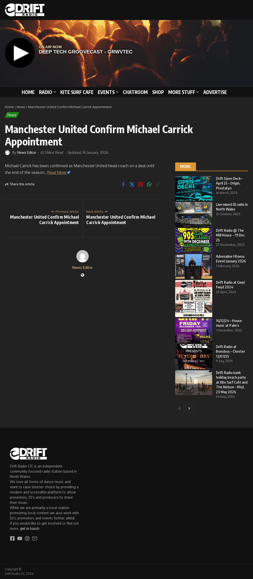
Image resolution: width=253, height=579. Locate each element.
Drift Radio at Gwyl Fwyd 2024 (230, 284)
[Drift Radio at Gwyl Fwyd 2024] (193, 298)
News (21, 107)
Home (28, 92)
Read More (56, 172)
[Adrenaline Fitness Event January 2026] (193, 266)
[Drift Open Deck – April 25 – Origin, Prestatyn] (193, 188)
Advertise (215, 92)
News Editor (26, 152)
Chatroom (135, 92)
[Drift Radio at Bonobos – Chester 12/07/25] (193, 356)
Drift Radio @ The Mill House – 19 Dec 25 (230, 235)
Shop (158, 92)
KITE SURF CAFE (76, 92)
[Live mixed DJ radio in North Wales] (193, 214)
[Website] (82, 275)
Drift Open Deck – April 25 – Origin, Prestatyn (229, 183)
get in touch (29, 528)
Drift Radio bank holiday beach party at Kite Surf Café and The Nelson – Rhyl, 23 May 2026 (232, 382)
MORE (185, 166)
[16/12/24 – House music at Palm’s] (193, 330)
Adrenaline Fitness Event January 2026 (231, 258)
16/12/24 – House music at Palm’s (229, 323)
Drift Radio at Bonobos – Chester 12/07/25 (230, 351)
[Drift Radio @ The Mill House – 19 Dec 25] (193, 240)
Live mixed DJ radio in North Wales (232, 206)
